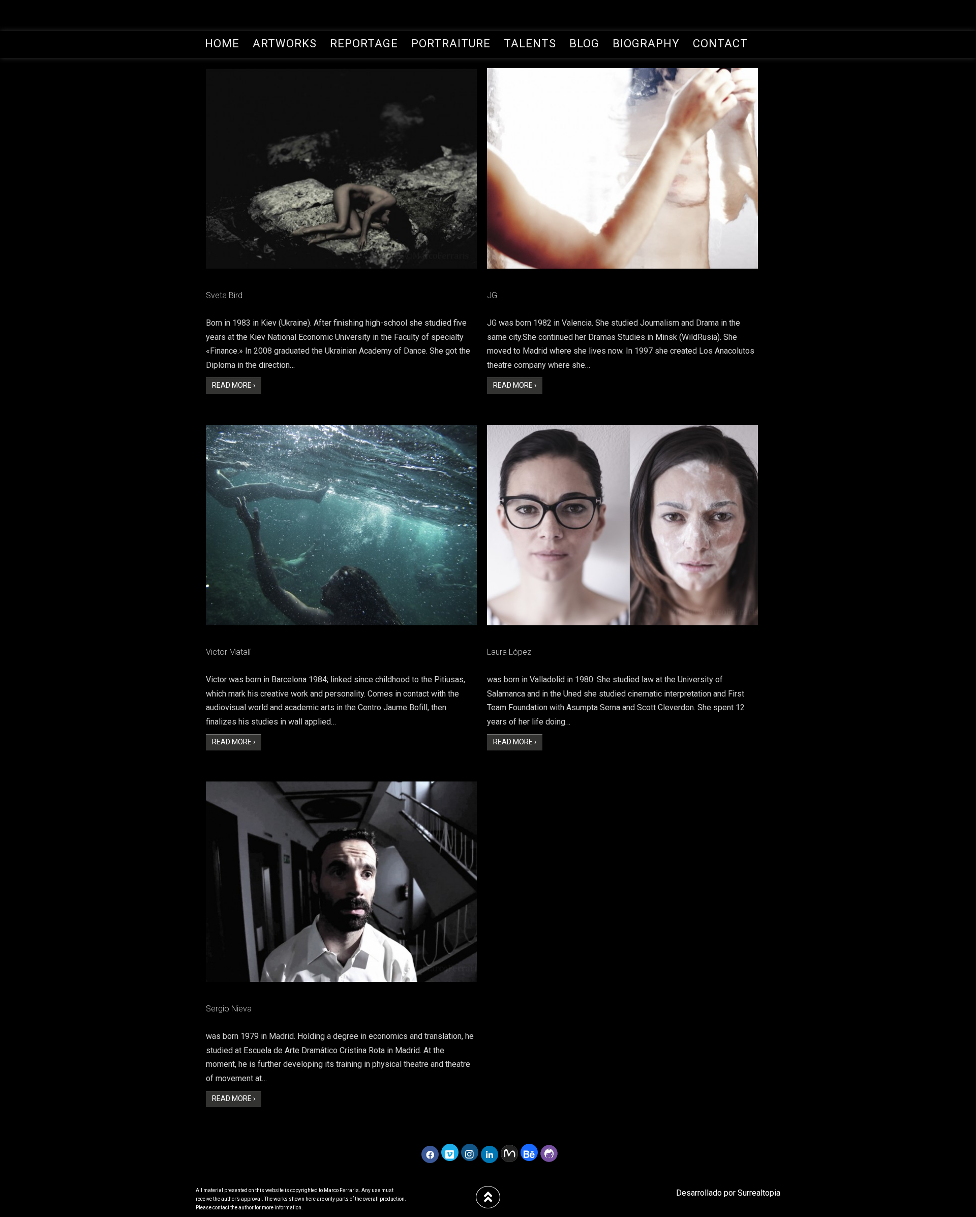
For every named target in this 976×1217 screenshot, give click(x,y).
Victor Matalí (228, 652)
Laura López (509, 652)
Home (222, 43)
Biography (646, 43)
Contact (720, 43)
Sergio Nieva (229, 1008)
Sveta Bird (224, 295)
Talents (530, 43)
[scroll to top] (488, 1197)
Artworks (285, 43)
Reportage (364, 43)
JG (492, 295)
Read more (236, 385)
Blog (584, 43)
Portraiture (451, 43)
